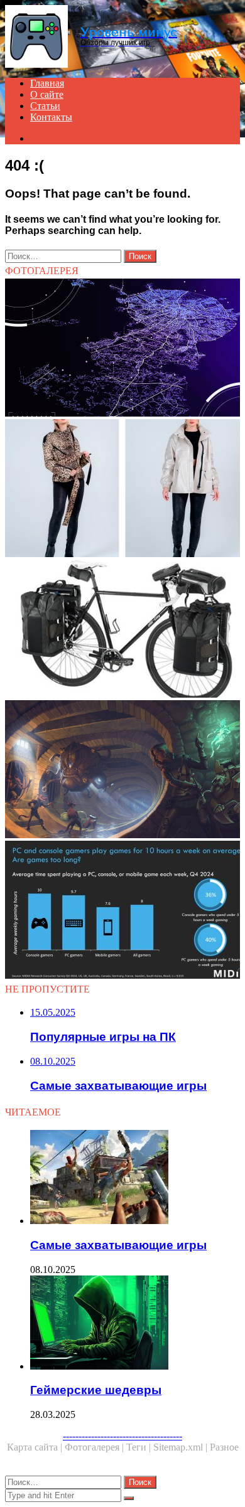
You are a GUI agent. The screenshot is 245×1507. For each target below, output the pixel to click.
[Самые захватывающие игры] (135, 1178)
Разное (224, 1447)
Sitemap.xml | (181, 1447)
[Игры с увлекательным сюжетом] (122, 770)
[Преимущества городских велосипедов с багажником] (122, 630)
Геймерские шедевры (95, 1390)
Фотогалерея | (95, 1447)
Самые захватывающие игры (118, 1245)
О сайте (46, 94)
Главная (47, 83)
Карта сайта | (36, 1447)
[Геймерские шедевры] (135, 1323)
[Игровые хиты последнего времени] (122, 911)
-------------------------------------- (122, 1435)
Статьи (45, 105)
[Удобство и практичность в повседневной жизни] (122, 489)
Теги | (139, 1447)
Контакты (51, 117)
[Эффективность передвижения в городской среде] (122, 349)
